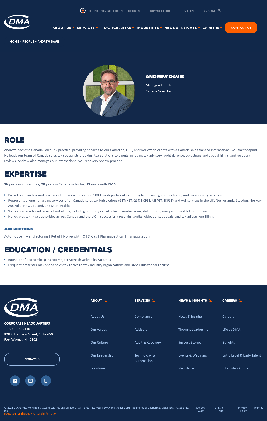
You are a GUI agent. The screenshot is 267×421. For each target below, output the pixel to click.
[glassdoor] (46, 384)
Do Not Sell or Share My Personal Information (30, 413)
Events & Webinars (192, 355)
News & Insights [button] (180, 27)
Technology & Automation (145, 358)
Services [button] (86, 27)
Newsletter (160, 11)
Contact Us (241, 27)
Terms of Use (219, 409)
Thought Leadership (193, 329)
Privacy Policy (242, 409)
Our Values (99, 329)
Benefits (228, 342)
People (28, 41)
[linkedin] (15, 384)
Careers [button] (211, 27)
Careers (228, 316)
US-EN (189, 11)
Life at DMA (231, 329)
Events (134, 11)
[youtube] (30, 384)
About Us (98, 316)
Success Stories (189, 342)
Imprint (258, 408)
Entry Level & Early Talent (241, 355)
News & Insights (190, 316)
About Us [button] (62, 27)
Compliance (143, 316)
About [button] (96, 300)
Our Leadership (102, 355)
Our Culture (99, 342)
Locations (98, 368)
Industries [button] (148, 27)
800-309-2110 (200, 409)
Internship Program (236, 368)
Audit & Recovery (148, 342)
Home (14, 41)
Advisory (141, 329)
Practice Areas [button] (115, 27)
